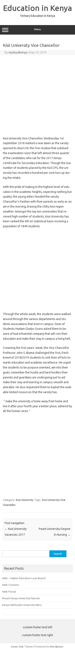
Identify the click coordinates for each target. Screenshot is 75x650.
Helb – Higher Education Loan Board (23, 578)
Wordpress (56, 646)
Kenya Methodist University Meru (22, 604)
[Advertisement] (37, 94)
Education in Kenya (37, 8)
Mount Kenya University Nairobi (21, 598)
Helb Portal (9, 591)
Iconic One (17, 646)
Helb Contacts (10, 584)
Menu (37, 29)
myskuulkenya (18, 52)
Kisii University (24, 499)
